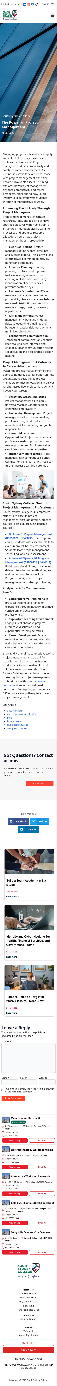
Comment (7, 1041)
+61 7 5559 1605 (12, 1218)
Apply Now (27, 1349)
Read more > (12, 896)
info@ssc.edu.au (11, 1132)
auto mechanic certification (22, 714)
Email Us (42, 1140)
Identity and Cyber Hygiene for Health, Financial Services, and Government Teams (28, 941)
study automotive (17, 728)
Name (5, 1077)
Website (43, 1077)
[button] (52, 15)
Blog (9, 717)
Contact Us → (39, 783)
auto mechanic (15, 710)
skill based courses (17, 724)
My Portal (27, 1342)
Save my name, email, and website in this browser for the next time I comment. (29, 1090)
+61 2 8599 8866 (12, 1135)
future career (14, 721)
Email (23, 1077)
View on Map (14, 1140)
